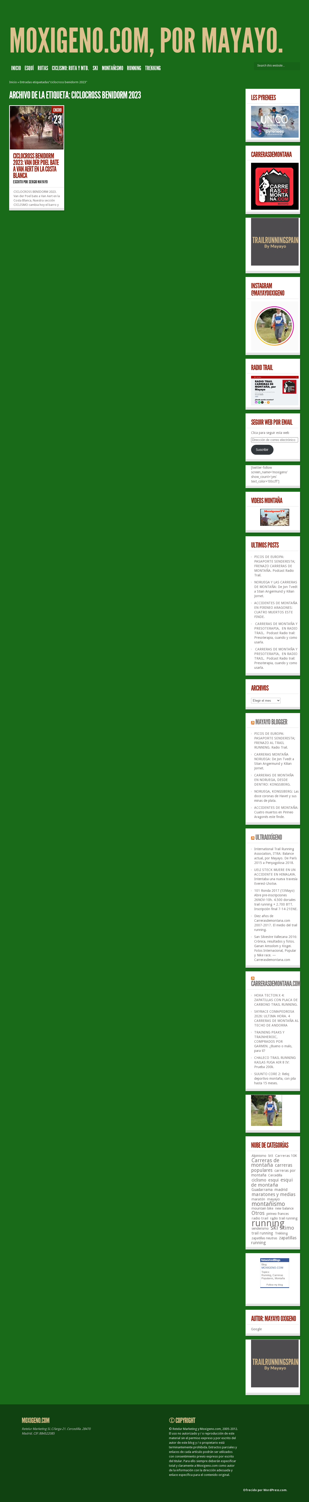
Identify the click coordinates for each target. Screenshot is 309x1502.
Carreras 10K (286, 1155)
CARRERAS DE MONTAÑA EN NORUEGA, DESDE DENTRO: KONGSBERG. (274, 779)
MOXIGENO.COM (272, 1267)
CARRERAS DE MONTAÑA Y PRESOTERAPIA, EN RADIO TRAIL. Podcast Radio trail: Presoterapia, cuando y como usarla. (275, 633)
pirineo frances (278, 1214)
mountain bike (262, 1208)
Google (256, 1329)
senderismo (260, 1228)
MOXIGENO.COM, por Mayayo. (146, 41)
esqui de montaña (272, 1182)
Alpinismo (259, 1156)
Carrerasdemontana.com (276, 983)
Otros (258, 1213)
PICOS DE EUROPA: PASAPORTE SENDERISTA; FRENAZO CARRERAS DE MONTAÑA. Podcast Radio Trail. (274, 566)
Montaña (280, 1278)
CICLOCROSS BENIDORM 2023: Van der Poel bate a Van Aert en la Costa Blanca (36, 166)
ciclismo (259, 1180)
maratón (258, 1199)
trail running (262, 1233)
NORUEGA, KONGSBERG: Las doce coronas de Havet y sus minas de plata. (276, 796)
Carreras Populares (272, 1277)
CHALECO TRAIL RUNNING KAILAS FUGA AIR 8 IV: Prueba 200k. (275, 1062)
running (134, 68)
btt (270, 1155)
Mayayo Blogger (271, 722)
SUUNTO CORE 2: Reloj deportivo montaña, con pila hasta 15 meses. (275, 1078)
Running (266, 1275)
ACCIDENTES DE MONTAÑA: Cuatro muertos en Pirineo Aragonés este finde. (276, 812)
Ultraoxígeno (268, 837)
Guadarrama (262, 1190)
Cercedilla (275, 1175)
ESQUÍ (29, 68)
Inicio (16, 68)
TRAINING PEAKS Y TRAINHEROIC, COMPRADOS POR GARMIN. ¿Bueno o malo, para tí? (273, 1041)
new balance (284, 1208)
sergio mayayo (38, 182)
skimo (287, 1228)
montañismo (112, 68)
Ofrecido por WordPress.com (265, 1490)
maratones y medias (273, 1194)
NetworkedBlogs (270, 1259)
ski (95, 68)
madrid (281, 1189)
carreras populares (271, 1167)
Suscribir (262, 450)
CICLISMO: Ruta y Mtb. (70, 68)
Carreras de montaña (265, 1162)
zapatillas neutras (264, 1238)
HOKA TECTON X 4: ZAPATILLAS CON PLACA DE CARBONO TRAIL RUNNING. (276, 999)
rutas (43, 68)
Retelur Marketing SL (36, 1429)
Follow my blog (275, 1284)
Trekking (153, 68)
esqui (273, 1180)
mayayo (273, 1199)
